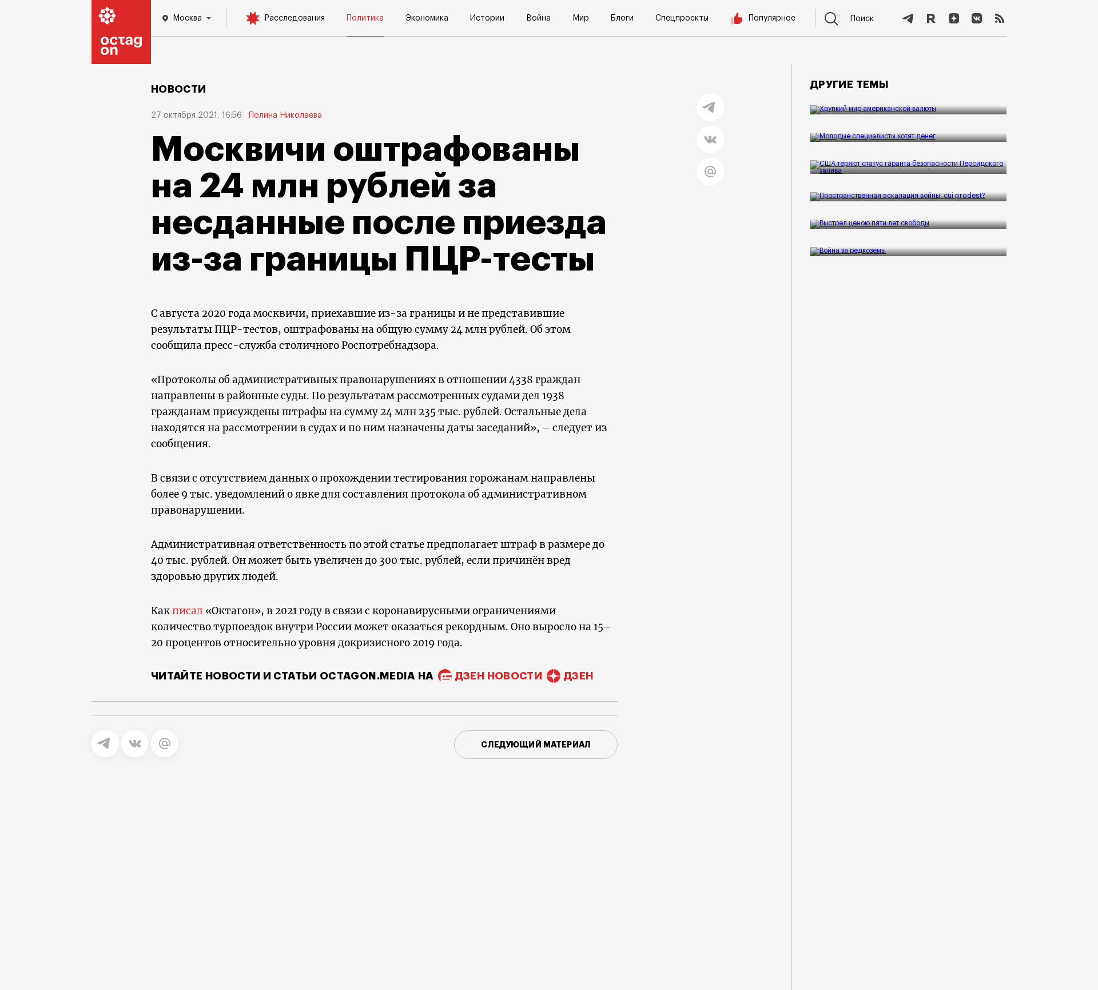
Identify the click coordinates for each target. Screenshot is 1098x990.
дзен (578, 676)
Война (538, 18)
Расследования (294, 18)
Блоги (622, 18)
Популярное (772, 18)
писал (187, 611)
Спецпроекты (682, 18)
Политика (365, 18)
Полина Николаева (285, 116)
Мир (580, 18)
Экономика (426, 18)
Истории (487, 18)
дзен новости (498, 676)
